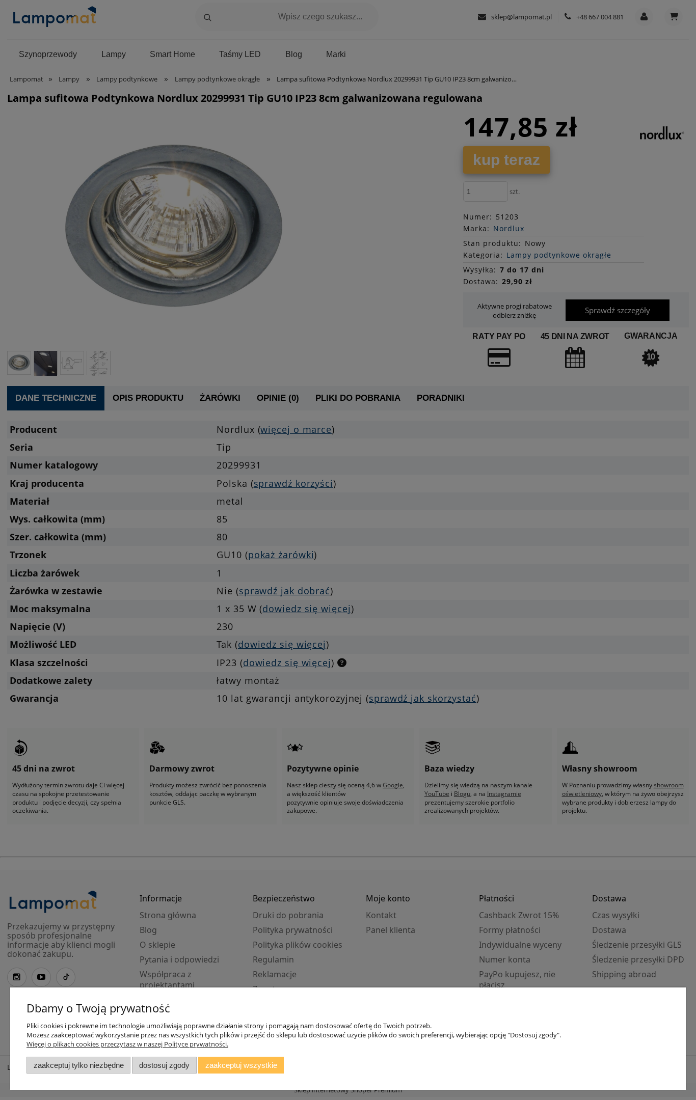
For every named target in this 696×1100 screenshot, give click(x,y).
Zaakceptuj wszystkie (241, 1065)
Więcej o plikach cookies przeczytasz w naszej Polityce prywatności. (127, 1044)
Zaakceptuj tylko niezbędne (79, 1065)
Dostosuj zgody (164, 1065)
